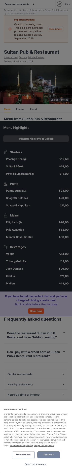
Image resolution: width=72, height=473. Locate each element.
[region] (36, 437)
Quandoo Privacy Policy (21, 445)
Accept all (48, 454)
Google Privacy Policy (44, 445)
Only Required (23, 454)
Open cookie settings (35, 464)
